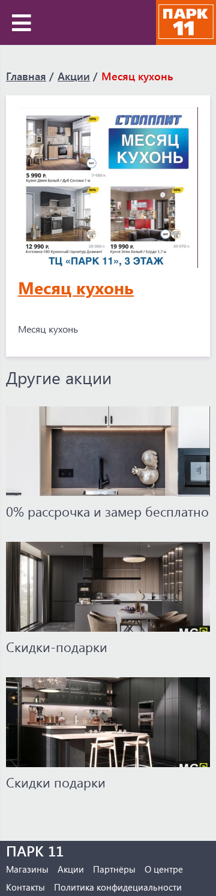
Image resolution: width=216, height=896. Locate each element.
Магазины (27, 869)
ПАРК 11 (35, 850)
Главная (26, 76)
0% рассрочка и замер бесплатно (107, 511)
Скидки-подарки (56, 647)
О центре (164, 869)
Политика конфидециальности (118, 887)
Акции (74, 76)
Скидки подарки (56, 782)
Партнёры (114, 869)
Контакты (25, 887)
